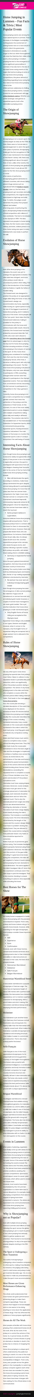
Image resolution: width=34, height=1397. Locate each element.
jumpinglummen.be (23, 1394)
